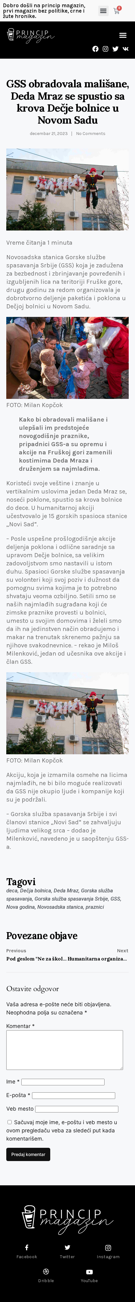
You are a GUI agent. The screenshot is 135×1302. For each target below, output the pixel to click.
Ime (13, 1081)
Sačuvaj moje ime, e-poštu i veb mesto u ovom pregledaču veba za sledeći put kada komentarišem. (61, 1130)
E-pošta (18, 1095)
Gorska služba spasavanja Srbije (71, 899)
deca (12, 890)
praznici (95, 907)
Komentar (20, 1026)
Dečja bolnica (35, 890)
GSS (115, 899)
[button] (103, 11)
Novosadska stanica (60, 907)
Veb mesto (20, 1109)
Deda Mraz (66, 890)
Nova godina (20, 907)
